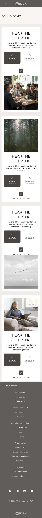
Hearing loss (20, 412)
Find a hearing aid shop (20, 423)
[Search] (36, 4)
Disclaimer (20, 461)
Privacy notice (20, 443)
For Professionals (20, 472)
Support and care (20, 428)
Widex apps (20, 401)
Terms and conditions (20, 456)
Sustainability (20, 467)
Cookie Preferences (20, 452)
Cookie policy (20, 447)
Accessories (20, 397)
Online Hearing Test (20, 408)
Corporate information (20, 476)
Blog (20, 432)
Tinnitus (20, 417)
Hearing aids (20, 392)
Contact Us (20, 436)
